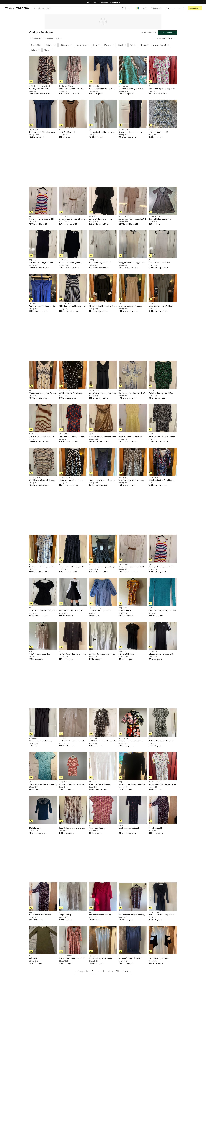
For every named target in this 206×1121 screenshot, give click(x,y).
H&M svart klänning (126, 654)
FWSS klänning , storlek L (158, 958)
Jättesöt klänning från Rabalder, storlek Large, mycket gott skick (42, 436)
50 (60, 651)
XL (30, 303)
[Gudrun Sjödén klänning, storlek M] (163, 766)
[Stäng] (204, 2)
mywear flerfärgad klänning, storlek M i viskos (163, 88)
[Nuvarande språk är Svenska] (138, 8)
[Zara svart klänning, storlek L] (103, 201)
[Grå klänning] (43, 940)
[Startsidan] (22, 8)
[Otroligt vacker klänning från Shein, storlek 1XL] (103, 288)
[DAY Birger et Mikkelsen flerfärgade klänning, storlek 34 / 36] (43, 70)
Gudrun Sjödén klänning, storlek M (162, 784)
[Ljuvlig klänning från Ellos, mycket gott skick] (163, 418)
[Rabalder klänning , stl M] (163, 114)
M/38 (91, 260)
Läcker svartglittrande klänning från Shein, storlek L (101, 480)
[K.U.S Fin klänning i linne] (73, 114)
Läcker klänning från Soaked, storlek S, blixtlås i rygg (70, 480)
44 (30, 390)
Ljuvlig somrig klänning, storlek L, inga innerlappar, (42, 567)
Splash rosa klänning (97, 828)
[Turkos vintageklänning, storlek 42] (43, 766)
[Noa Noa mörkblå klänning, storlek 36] (43, 114)
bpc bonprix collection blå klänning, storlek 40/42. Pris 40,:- (132, 828)
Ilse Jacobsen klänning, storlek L (72, 958)
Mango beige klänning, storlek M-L (132, 219)
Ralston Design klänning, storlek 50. (71, 654)
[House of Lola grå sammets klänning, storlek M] (163, 201)
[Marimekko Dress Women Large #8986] (73, 766)
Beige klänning (65, 915)
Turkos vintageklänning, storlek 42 (43, 784)
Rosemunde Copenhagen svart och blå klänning (131, 132)
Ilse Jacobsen (67, 956)
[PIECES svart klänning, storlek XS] (133, 766)
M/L (30, 216)
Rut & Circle (126, 608)
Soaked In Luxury (68, 477)
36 (90, 86)
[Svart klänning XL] (163, 810)
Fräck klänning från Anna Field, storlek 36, (161, 480)
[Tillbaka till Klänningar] (30, 38)
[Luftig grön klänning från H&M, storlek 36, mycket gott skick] (163, 288)
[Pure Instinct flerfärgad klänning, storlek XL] (133, 896)
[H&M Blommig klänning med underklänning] (43, 896)
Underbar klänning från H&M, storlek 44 (160, 393)
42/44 (61, 434)
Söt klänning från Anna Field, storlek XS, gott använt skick (70, 393)
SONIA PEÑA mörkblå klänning (130, 958)
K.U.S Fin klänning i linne (68, 132)
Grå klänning (34, 958)
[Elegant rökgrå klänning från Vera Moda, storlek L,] (103, 375)
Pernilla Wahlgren (98, 608)
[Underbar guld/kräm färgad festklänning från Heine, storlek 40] (133, 288)
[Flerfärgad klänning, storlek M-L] (163, 549)
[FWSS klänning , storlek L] (163, 940)
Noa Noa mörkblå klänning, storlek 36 (42, 132)
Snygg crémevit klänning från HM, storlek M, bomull (132, 567)
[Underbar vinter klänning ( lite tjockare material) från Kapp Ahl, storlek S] (133, 462)
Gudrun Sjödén (157, 782)
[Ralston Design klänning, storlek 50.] (73, 636)
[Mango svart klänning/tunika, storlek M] (73, 244)
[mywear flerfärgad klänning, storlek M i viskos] (163, 70)
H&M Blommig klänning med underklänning (40, 915)
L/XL (30, 608)
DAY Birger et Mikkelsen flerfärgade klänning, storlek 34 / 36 (42, 88)
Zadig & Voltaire (67, 86)
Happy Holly (156, 912)
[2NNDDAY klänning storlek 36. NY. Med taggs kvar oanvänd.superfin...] (103, 722)
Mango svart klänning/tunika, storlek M (70, 263)
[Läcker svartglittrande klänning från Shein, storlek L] (103, 462)
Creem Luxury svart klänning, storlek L (40, 741)
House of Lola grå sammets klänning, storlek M (159, 219)
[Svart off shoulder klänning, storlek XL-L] (43, 592)
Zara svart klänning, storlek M (41, 263)
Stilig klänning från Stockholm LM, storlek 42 (72, 306)
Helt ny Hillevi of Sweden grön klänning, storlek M (161, 741)
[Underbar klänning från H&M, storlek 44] (163, 375)
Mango (125, 216)
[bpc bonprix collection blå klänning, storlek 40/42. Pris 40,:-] (133, 810)
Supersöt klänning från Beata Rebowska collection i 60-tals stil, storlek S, (132, 436)
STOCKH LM (67, 303)
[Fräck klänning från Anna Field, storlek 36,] (163, 462)
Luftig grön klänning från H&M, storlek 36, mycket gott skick (161, 306)
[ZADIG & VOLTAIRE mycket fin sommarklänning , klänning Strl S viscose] (73, 70)
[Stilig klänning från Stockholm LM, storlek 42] (73, 288)
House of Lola (156, 216)
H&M (65, 216)
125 (117, 971)
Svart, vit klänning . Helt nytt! (70, 610)
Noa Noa (125, 86)
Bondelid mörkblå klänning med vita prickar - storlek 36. (103, 88)
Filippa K (95, 956)
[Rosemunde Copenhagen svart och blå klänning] (133, 114)
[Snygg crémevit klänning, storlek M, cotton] (133, 244)
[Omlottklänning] (133, 592)
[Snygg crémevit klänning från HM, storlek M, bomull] (133, 549)
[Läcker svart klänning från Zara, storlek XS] (103, 549)
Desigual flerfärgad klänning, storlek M (130, 741)
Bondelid (96, 86)
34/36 (31, 86)
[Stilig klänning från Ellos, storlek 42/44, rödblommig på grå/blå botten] (73, 418)
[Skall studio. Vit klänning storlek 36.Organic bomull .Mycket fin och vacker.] (73, 722)
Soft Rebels (37, 477)
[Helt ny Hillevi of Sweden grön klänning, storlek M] (163, 722)
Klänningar (37, 38)
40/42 (121, 825)
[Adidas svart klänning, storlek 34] (163, 636)
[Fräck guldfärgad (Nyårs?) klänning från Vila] (103, 418)
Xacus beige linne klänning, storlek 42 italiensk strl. (102, 132)
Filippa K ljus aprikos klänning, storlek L (100, 958)
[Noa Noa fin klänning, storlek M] (133, 70)
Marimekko (68, 782)
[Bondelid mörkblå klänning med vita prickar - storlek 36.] (103, 70)
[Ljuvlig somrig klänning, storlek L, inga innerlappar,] (43, 549)
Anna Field (66, 390)
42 (90, 129)
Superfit (95, 738)
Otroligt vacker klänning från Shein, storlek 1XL (103, 306)
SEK (144, 8)
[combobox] (78, 8)
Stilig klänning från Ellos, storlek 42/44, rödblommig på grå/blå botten (71, 436)
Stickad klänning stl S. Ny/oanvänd (162, 610)
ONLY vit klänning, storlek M (40, 654)
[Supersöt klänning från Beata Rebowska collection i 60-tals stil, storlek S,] (133, 418)
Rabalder (155, 129)
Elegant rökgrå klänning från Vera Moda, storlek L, (102, 393)
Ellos (66, 434)
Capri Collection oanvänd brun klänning (71, 828)
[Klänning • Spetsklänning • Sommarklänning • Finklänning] (103, 766)
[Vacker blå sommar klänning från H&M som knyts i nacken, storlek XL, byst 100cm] (43, 288)
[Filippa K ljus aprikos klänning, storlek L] (103, 940)
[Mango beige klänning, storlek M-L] (133, 201)
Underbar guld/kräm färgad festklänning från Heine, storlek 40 (132, 306)
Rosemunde (126, 129)
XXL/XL (91, 303)
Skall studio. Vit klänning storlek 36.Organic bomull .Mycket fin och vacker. (72, 741)
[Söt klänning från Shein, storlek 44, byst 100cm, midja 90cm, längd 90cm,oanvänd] (133, 375)
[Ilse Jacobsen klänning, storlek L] (73, 940)
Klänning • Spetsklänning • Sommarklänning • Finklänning (100, 784)
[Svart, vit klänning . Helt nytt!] (73, 592)
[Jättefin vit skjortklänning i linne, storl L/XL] (103, 636)
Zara (95, 216)
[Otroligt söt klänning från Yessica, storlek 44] (43, 375)
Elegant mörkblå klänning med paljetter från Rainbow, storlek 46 (72, 567)
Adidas (154, 651)
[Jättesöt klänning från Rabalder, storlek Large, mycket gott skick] (43, 418)
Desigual (125, 738)
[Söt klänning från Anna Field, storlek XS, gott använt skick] (73, 375)
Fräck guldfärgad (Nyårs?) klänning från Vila (103, 436)
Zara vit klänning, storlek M (99, 263)
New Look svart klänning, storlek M (162, 915)
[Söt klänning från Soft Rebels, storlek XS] (43, 462)
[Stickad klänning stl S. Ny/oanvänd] (163, 592)
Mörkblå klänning (36, 828)
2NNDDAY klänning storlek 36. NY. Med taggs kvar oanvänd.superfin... (102, 741)
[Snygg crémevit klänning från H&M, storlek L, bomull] (73, 201)
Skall (64, 738)
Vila (93, 434)
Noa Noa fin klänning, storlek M (131, 88)
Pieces (124, 782)
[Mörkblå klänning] (43, 810)
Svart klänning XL (155, 828)
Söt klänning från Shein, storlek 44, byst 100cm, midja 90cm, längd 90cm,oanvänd (133, 393)
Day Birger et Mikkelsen (43, 86)
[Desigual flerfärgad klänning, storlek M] (133, 722)
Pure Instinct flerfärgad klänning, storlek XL (132, 915)
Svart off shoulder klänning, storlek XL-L (43, 610)
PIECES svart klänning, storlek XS (132, 784)
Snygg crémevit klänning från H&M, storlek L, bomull (73, 219)
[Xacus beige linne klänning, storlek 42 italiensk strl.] (103, 114)
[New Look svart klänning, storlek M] (163, 896)
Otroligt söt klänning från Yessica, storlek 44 (42, 393)
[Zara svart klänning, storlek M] (43, 244)
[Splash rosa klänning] (103, 810)
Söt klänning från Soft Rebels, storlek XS (41, 480)
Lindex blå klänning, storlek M (100, 610)
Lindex (153, 608)
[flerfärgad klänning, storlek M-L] (43, 201)
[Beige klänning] (73, 896)
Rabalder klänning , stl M (158, 132)
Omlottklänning (125, 610)
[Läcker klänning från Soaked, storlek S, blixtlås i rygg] (73, 462)
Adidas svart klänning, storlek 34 (161, 654)
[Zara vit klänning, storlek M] (103, 244)
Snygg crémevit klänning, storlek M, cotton (132, 263)
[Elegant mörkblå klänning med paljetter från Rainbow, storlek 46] (73, 549)
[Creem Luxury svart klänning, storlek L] (43, 722)
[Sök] (122, 8)
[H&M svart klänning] (133, 636)
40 (120, 303)
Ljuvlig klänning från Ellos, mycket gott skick (162, 436)
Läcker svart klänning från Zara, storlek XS (101, 567)
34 (149, 651)
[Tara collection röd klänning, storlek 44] (103, 896)
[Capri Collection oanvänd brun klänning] (73, 810)
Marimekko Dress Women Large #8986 (71, 784)
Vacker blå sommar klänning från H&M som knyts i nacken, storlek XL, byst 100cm (42, 306)
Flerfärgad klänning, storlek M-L (161, 567)
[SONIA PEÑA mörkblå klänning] (133, 940)
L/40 (60, 216)
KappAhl (124, 477)
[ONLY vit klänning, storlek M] (43, 636)
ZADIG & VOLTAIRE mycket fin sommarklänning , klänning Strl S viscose (71, 88)
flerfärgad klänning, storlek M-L (41, 219)
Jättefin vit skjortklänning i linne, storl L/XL (102, 654)
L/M (60, 825)
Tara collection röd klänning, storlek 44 (100, 915)
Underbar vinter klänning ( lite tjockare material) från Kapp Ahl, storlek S (131, 480)
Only (31, 651)
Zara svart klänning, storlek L (100, 219)
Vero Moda (95, 390)
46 (60, 564)
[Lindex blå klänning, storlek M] (103, 592)
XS (60, 390)
